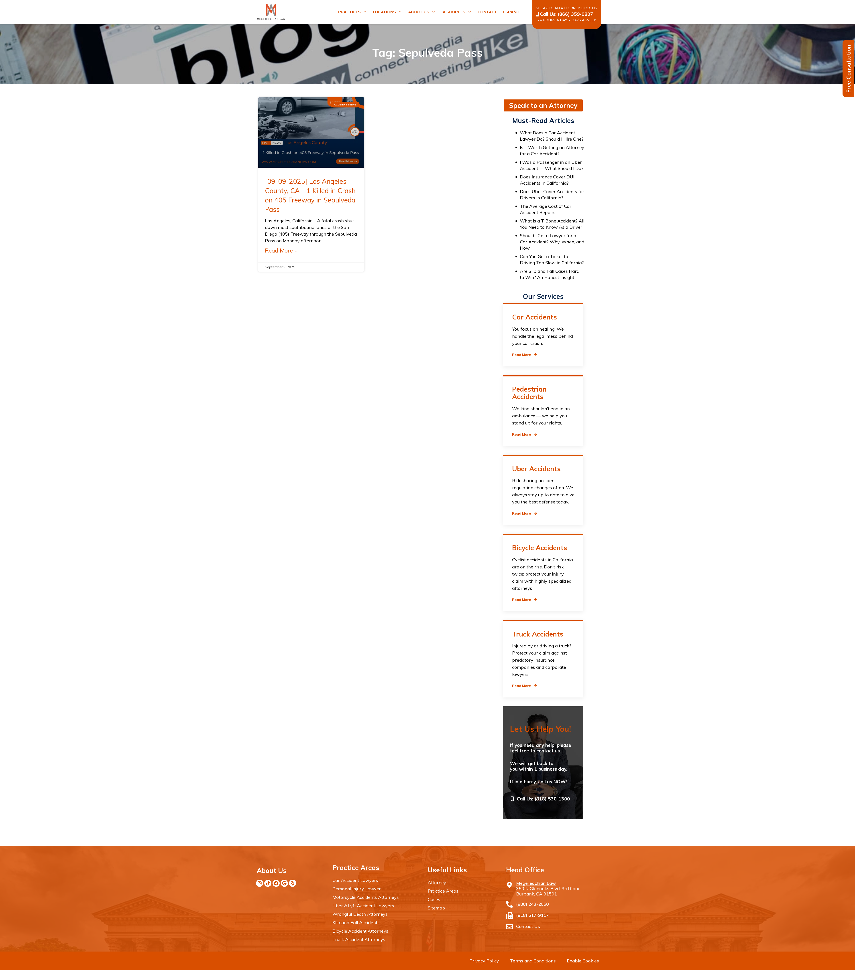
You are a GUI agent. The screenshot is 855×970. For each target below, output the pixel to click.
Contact (487, 11)
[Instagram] (259, 883)
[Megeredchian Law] (509, 885)
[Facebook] (276, 883)
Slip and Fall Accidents (356, 922)
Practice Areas (443, 891)
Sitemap (436, 908)
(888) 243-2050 (532, 904)
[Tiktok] (267, 883)
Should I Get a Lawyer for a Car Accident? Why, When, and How (552, 242)
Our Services (543, 296)
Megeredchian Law (536, 883)
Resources (453, 11)
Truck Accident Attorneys (358, 939)
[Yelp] (292, 883)
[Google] (284, 883)
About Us (418, 11)
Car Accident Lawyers (355, 880)
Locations (384, 11)
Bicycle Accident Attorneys (360, 931)
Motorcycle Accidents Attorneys (365, 897)
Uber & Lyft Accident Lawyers (363, 905)
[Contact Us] (509, 926)
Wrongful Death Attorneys (360, 914)
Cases (434, 899)
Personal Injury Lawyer (356, 888)
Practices (349, 11)
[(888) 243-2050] (509, 904)
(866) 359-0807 (575, 14)
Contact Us (528, 926)
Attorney (437, 882)
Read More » (281, 250)
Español (512, 11)
